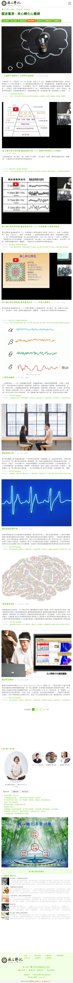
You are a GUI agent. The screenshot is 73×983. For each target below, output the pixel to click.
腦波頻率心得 (8, 453)
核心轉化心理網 (45, 171)
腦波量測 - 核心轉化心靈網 (21, 14)
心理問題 (39, 624)
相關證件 (57, 21)
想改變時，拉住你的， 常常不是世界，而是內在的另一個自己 (25, 811)
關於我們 (19, 9)
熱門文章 (25, 791)
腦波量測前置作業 (10, 529)
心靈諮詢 (32, 398)
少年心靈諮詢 (25, 624)
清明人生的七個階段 (11, 802)
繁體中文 (47, 981)
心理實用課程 (13, 94)
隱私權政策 (51, 970)
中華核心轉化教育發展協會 (30, 96)
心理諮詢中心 (56, 398)
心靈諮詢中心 (39, 398)
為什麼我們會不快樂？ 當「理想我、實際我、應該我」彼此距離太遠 (27, 800)
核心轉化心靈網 (14, 3)
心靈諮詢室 (47, 398)
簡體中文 (38, 981)
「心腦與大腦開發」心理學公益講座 (18, 76)
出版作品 (40, 21)
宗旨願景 (5, 21)
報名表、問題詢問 (37, 970)
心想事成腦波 (25, 247)
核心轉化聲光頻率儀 (56, 323)
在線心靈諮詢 (13, 549)
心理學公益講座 (50, 96)
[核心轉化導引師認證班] (35, 867)
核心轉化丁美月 (45, 323)
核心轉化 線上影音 (34, 171)
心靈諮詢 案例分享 (9, 876)
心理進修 (48, 958)
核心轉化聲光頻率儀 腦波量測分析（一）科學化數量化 (26, 302)
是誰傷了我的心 (9, 807)
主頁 (25, 955)
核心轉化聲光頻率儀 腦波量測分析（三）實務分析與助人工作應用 (31, 151)
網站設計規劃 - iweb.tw (36, 977)
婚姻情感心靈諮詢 (15, 624)
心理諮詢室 (64, 398)
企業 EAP (27, 958)
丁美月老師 (17, 96)
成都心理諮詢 (59, 473)
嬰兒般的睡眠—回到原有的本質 (14, 804)
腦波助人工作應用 (56, 171)
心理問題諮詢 (47, 624)
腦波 (61, 247)
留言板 (22, 970)
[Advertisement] (36, 731)
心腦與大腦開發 (61, 96)
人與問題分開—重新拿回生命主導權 (16, 813)
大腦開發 (42, 96)
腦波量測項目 (8, 604)
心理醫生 (44, 549)
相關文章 (15, 791)
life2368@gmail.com (41, 967)
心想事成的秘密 (15, 398)
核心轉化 (14, 21)
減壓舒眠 (23, 21)
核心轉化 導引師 (8, 749)
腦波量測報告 (8, 679)
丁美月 (11, 96)
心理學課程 (60, 955)
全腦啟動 (12, 473)
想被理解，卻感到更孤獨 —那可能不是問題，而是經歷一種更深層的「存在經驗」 (32, 809)
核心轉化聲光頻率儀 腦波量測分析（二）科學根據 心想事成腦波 (30, 226)
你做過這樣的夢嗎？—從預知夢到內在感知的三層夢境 (22, 798)
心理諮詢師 (65, 700)
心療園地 (18, 169)
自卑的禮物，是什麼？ (11, 795)
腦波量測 (27, 9)
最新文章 (6, 791)
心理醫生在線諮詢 (53, 549)
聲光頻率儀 (17, 171)
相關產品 (48, 21)
